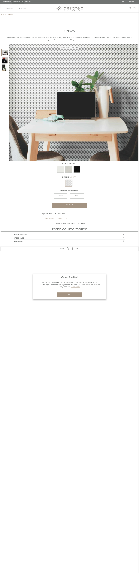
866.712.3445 (79, 224)
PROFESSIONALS (18, 2)
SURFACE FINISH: (69, 191)
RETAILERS (28, 2)
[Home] (2, 14)
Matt (76, 196)
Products (9, 8)
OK (69, 295)
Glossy (61, 196)
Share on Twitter (68, 249)
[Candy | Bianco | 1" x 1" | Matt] (5, 52)
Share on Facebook (72, 249)
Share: (62, 248)
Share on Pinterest (77, 249)
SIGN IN (131, 2)
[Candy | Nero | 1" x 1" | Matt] (5, 68)
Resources (22, 8)
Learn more (75, 287)
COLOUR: (68, 163)
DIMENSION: (69, 177)
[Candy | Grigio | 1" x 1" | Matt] (5, 60)
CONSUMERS (7, 2)
